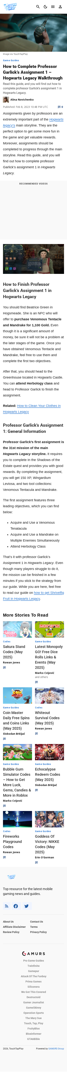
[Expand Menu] (53, 6)
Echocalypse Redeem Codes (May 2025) (47, 774)
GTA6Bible (33, 1038)
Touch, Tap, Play (33, 1023)
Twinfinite (34, 965)
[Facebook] (16, 906)
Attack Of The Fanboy (33, 976)
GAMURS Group (56, 1048)
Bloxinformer (33, 1033)
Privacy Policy (38, 932)
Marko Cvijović (44, 673)
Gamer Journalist (33, 1002)
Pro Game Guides (33, 960)
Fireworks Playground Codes (12, 841)
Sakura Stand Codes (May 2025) (14, 651)
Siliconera (34, 986)
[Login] (60, 6)
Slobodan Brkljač (14, 733)
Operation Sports (33, 1012)
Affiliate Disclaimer (14, 926)
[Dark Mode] (45, 6)
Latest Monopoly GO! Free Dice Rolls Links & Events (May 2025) (49, 657)
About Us (8, 921)
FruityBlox (34, 1028)
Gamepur (33, 971)
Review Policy (11, 932)
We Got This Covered (33, 991)
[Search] (38, 6)
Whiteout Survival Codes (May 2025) (47, 717)
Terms (34, 926)
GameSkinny (33, 1007)
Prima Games (33, 981)
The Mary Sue (33, 1018)
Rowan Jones (11, 662)
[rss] (6, 906)
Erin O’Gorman (44, 857)
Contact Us (36, 921)
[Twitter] (27, 906)
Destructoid (33, 997)
